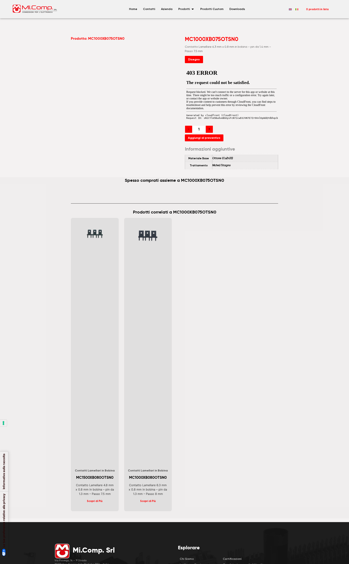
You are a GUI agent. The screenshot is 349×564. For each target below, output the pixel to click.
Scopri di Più (95, 501)
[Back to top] (328, 504)
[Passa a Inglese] (290, 9)
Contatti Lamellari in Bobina (95, 470)
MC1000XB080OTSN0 (148, 477)
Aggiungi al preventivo (204, 138)
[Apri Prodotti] (192, 9)
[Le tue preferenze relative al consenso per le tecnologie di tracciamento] (3, 423)
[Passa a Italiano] (297, 9)
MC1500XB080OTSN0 (94, 477)
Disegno (194, 59)
